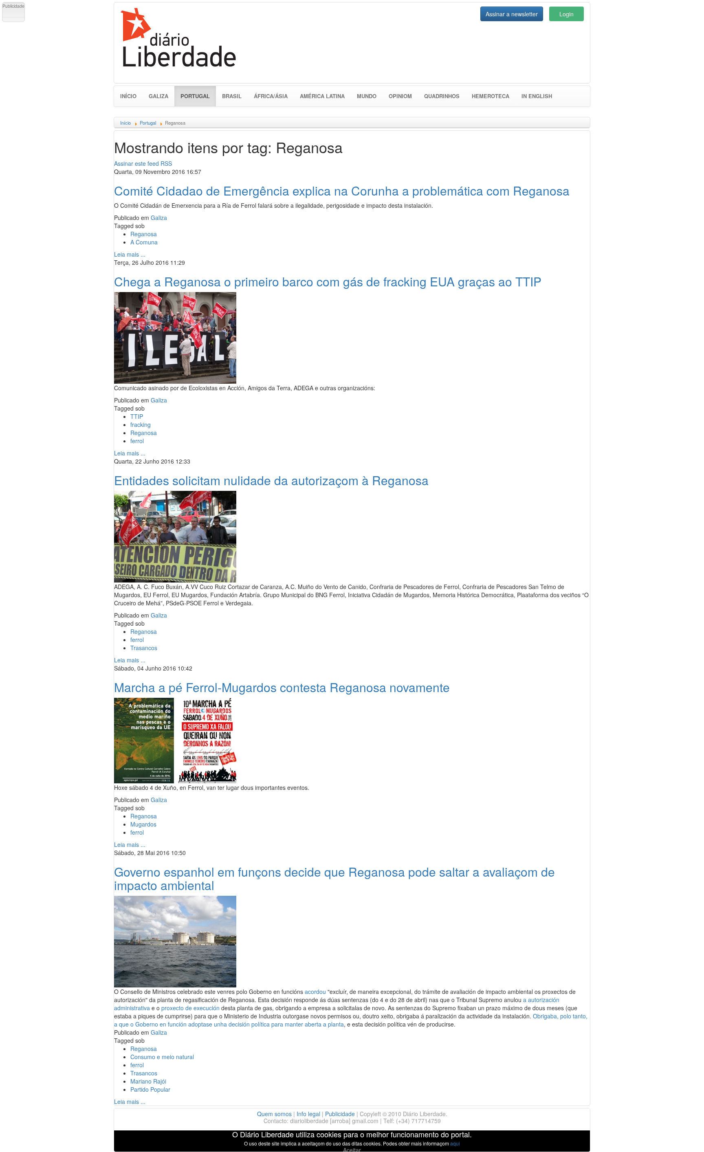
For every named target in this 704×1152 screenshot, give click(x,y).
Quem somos (274, 1114)
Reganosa (143, 234)
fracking (140, 424)
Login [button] (566, 14)
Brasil (232, 96)
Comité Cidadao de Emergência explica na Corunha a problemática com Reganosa (342, 190)
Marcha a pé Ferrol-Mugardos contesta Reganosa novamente (282, 687)
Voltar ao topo (680, 1135)
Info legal (308, 1114)
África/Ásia (271, 96)
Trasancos (143, 648)
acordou (315, 991)
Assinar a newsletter (512, 14)
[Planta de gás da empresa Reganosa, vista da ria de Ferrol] (175, 941)
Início (128, 96)
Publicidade (340, 1114)
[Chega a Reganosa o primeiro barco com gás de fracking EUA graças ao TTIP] (175, 337)
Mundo (366, 96)
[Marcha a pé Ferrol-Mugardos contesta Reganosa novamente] (175, 739)
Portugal (198, 96)
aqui (455, 1143)
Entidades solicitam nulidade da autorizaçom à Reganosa (271, 480)
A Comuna (144, 242)
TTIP (136, 416)
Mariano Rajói (148, 1081)
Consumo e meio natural (162, 1057)
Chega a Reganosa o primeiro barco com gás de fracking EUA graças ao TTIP (327, 281)
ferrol (137, 441)
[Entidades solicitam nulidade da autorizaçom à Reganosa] (175, 536)
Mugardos (143, 824)
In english (536, 96)
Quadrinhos (442, 96)
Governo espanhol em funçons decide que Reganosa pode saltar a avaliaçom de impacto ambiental (334, 878)
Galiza (158, 96)
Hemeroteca (490, 96)
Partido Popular (150, 1089)
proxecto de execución (190, 1008)
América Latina (322, 96)
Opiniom (400, 96)
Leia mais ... (129, 254)
